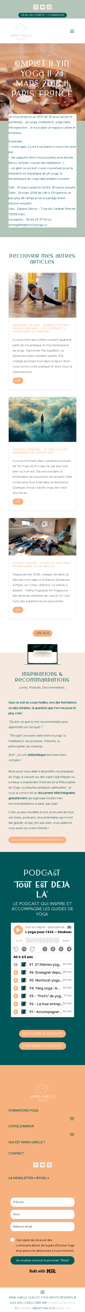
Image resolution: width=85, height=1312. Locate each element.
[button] (42, 1245)
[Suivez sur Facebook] (35, 7)
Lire (18, 380)
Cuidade (25, 1308)
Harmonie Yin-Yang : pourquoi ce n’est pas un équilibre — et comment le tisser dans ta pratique (42, 331)
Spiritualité (20, 280)
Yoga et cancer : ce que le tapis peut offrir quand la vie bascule (42, 568)
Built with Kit (42, 1271)
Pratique (18, 525)
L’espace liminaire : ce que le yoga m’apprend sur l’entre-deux (42, 454)
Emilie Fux (63, 1308)
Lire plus (42, 633)
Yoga (31, 280)
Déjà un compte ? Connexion (42, 15)
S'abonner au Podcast (42, 1046)
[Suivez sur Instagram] (49, 7)
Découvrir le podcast (43, 1034)
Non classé (52, 103)
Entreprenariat (21, 404)
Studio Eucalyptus (61, 1303)
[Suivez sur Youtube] (42, 7)
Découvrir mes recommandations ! (37, 840)
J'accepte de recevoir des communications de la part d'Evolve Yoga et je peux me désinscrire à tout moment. (45, 1245)
